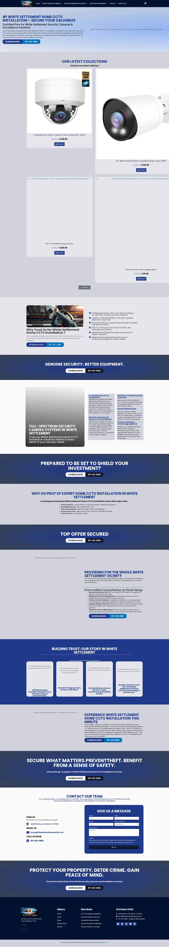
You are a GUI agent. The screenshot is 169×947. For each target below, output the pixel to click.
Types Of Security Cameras (51, 3)
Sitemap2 (24, 929)
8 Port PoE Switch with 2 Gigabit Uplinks (141, 270)
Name (91, 816)
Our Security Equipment (98, 3)
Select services (119, 822)
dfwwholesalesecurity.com (98, 942)
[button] (85, 287)
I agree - (92, 838)
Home (38, 3)
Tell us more (93, 828)
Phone (91, 822)
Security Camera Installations (75, 3)
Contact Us (122, 3)
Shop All (113, 3)
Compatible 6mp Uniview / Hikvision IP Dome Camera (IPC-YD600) (59, 135)
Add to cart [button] (59, 144)
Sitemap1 (24, 925)
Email (116, 816)
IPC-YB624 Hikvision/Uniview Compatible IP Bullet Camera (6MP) (141, 161)
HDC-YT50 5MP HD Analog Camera (59, 244)
